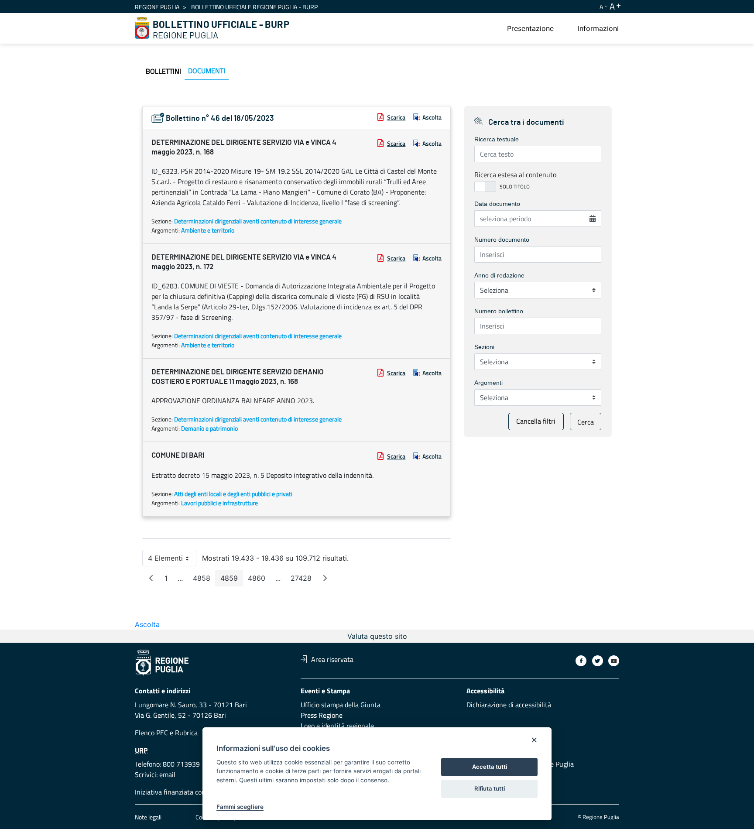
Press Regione (322, 715)
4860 (259, 580)
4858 (204, 580)
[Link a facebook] (581, 660)
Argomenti (488, 383)
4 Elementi (172, 560)
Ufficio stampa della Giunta (340, 704)
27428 (304, 580)
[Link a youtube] (613, 660)
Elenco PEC (151, 732)
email (167, 774)
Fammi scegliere (240, 806)
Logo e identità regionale (337, 725)
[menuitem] (530, 28)
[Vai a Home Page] (142, 28)
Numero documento (501, 239)
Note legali (148, 817)
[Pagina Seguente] (325, 578)
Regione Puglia (157, 6)
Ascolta (432, 117)
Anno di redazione (499, 275)
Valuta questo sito (377, 636)
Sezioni (484, 347)
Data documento (497, 204)
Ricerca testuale (496, 139)
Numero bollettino (498, 311)
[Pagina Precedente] (151, 578)
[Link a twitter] (597, 660)
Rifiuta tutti (489, 788)
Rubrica (186, 732)
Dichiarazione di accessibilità (508, 704)
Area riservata (332, 659)
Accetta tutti (489, 766)
